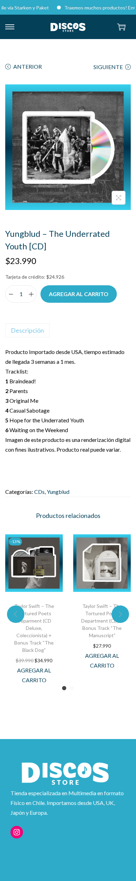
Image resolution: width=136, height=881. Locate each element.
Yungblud (58, 491)
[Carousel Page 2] (72, 688)
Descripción (27, 330)
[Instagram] (16, 832)
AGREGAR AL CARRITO (78, 294)
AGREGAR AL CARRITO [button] (34, 675)
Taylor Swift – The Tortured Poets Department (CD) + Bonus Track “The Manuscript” (102, 620)
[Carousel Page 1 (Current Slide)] (64, 688)
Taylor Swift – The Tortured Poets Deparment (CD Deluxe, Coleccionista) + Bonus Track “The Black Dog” (34, 628)
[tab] (68, 330)
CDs (39, 491)
